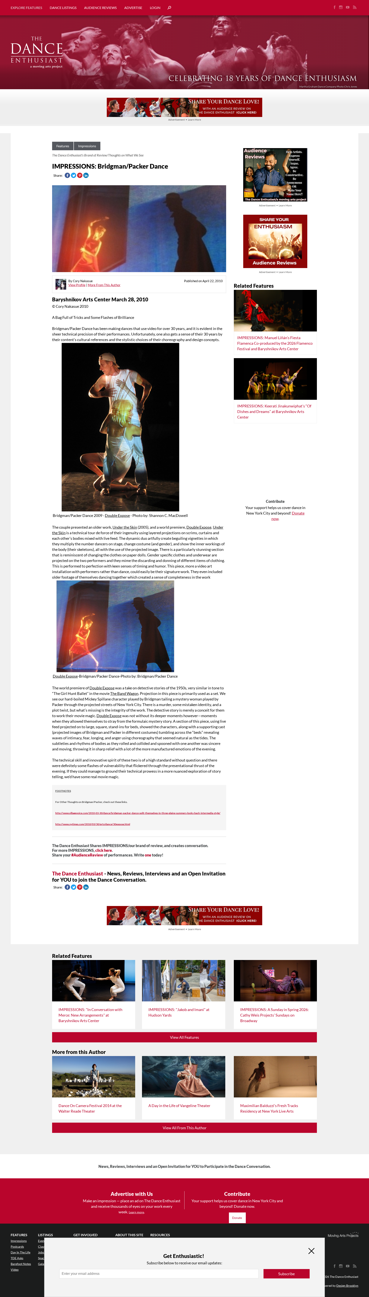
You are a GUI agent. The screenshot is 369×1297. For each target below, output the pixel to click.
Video (15, 1269)
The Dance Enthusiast (77, 873)
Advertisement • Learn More (184, 119)
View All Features (184, 1037)
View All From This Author (184, 1127)
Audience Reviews (100, 8)
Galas (41, 1264)
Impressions (87, 146)
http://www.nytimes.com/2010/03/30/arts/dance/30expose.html (92, 824)
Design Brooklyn (347, 1285)
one (148, 855)
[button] (167, 8)
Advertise (133, 8)
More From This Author (104, 285)
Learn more (136, 1212)
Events (42, 1241)
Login (155, 8)
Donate (237, 1218)
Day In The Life (20, 1252)
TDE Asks (17, 1258)
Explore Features (26, 8)
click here (103, 850)
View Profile (76, 285)
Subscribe (286, 1273)
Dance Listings (63, 8)
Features (62, 146)
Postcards (17, 1246)
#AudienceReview (87, 855)
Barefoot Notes (21, 1264)
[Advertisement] (275, 463)
